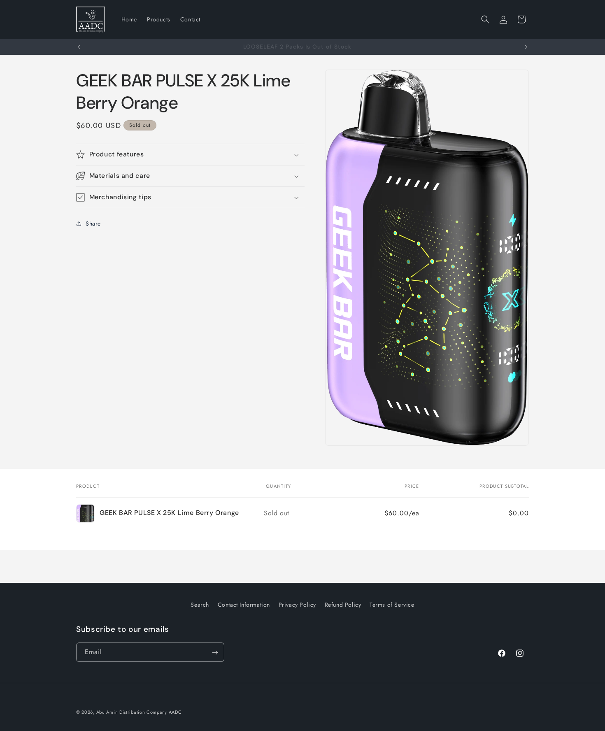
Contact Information (244, 605)
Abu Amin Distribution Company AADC (139, 712)
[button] (485, 19)
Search (200, 605)
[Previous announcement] (79, 47)
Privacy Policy (297, 605)
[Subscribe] (215, 652)
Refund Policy (343, 605)
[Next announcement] (526, 47)
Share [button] (93, 223)
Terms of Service (392, 605)
